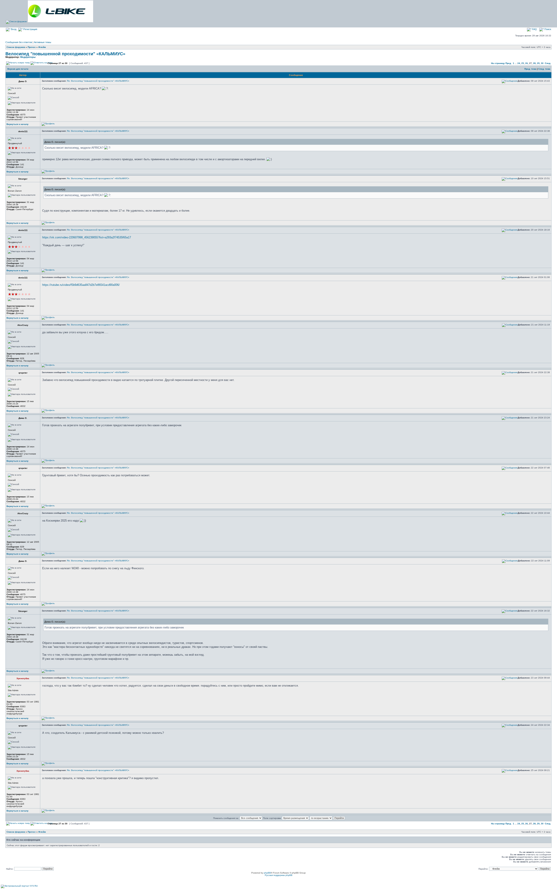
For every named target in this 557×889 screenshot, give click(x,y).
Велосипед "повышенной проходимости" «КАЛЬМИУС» (65, 53)
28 (534, 63)
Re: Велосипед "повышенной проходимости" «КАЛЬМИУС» (98, 81)
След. (548, 63)
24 (518, 63)
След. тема (544, 69)
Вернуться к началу (18, 124)
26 (526, 63)
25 (522, 63)
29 (538, 63)
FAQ (534, 29)
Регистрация (30, 29)
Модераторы (27, 57)
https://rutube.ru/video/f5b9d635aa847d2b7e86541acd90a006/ (81, 284)
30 (542, 63)
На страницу (498, 63)
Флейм (42, 47)
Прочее (32, 47)
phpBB (267, 873)
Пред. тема (530, 69)
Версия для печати (17, 69)
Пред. (508, 63)
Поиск (547, 29)
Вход (13, 29)
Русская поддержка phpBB (278, 875)
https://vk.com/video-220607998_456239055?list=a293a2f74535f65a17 (86, 237)
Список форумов (16, 47)
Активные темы (42, 42)
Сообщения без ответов (18, 42)
